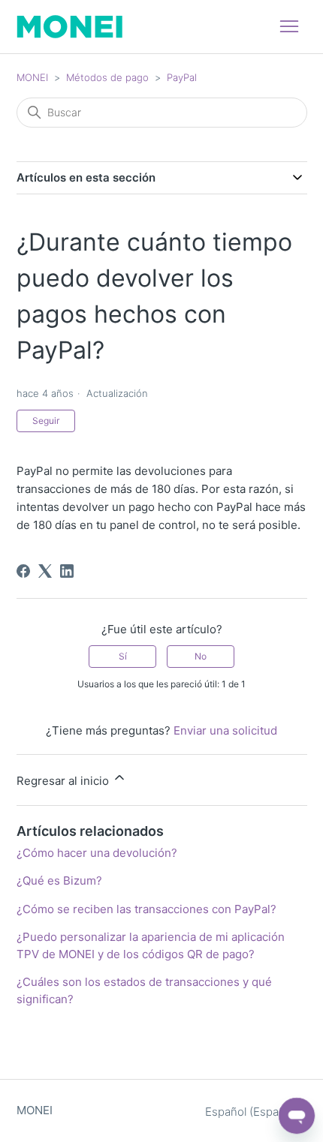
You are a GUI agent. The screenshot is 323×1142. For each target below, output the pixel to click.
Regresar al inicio (64, 781)
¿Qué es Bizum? (59, 880)
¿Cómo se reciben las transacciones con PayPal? (146, 909)
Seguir (45, 420)
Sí (123, 656)
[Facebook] (23, 571)
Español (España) (251, 1111)
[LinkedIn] (67, 571)
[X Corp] (45, 571)
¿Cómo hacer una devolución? (97, 853)
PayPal (182, 77)
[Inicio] (69, 26)
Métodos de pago (107, 77)
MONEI (32, 77)
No (201, 656)
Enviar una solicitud (225, 730)
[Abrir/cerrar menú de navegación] (289, 27)
